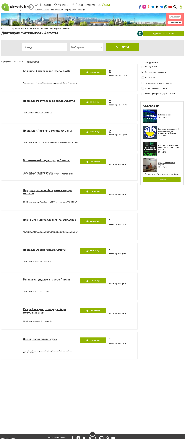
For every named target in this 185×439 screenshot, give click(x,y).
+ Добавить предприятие (163, 33)
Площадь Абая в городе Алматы (44, 249)
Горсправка (70, 10)
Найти (124, 47)
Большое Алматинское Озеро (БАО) (46, 71)
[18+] (14, 7)
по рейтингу (18, 62)
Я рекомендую (94, 72)
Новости (45, 5)
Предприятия (85, 5)
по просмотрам (33, 62)
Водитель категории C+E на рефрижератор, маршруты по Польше (168, 131)
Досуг (106, 5)
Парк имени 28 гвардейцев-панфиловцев (49, 220)
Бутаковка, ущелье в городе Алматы (47, 279)
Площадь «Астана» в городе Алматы (47, 130)
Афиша (63, 5)
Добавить (162, 179)
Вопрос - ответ (42, 10)
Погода (81, 10)
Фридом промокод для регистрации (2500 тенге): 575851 (168, 147)
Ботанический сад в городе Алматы (46, 160)
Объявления (57, 10)
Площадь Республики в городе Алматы (49, 100)
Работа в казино (164, 115)
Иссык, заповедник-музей (40, 339)
